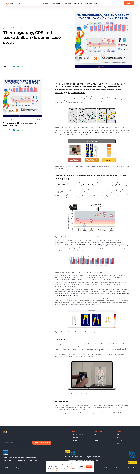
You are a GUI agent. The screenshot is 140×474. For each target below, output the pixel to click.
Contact (89, 3)
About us (76, 3)
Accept (89, 466)
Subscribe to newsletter (42, 442)
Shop (82, 3)
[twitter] (22, 66)
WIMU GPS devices (64, 185)
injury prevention (76, 92)
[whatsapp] (18, 66)
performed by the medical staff (89, 244)
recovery (59, 92)
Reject (81, 466)
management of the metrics (89, 132)
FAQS (95, 3)
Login (129, 3)
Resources (67, 3)
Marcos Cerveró (87, 185)
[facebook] (9, 66)
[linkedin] (13, 66)
